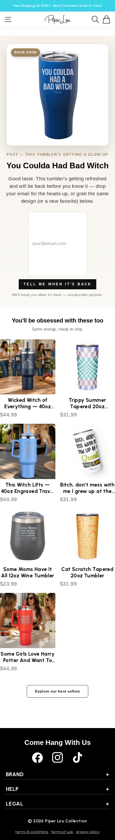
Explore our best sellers (57, 691)
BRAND (57, 774)
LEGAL (57, 803)
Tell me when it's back (57, 284)
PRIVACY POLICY (88, 832)
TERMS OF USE (62, 832)
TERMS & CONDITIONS (31, 832)
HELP (57, 789)
